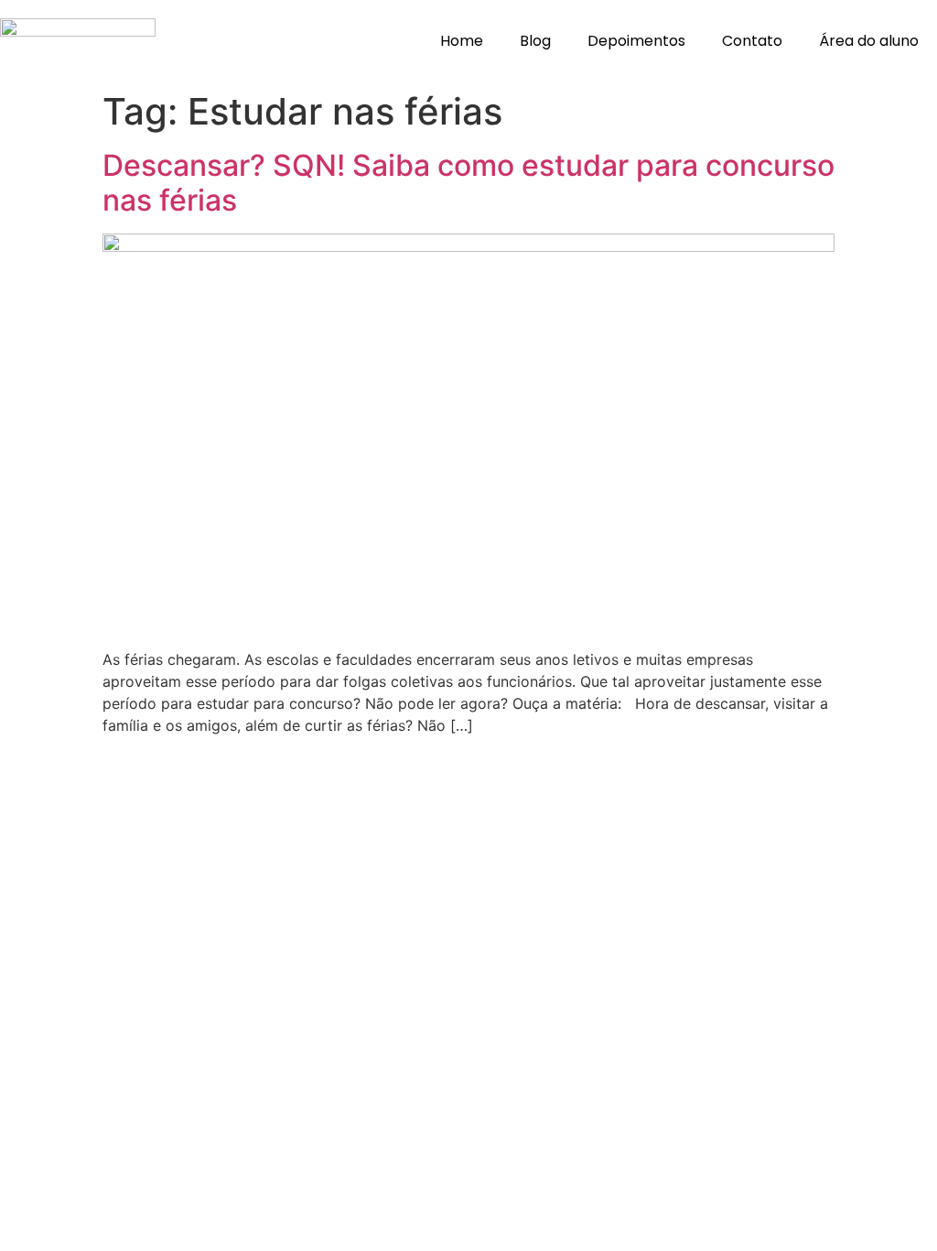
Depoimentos (636, 40)
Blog (535, 40)
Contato (752, 40)
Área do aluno (869, 40)
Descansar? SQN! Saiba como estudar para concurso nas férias (468, 182)
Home (461, 40)
